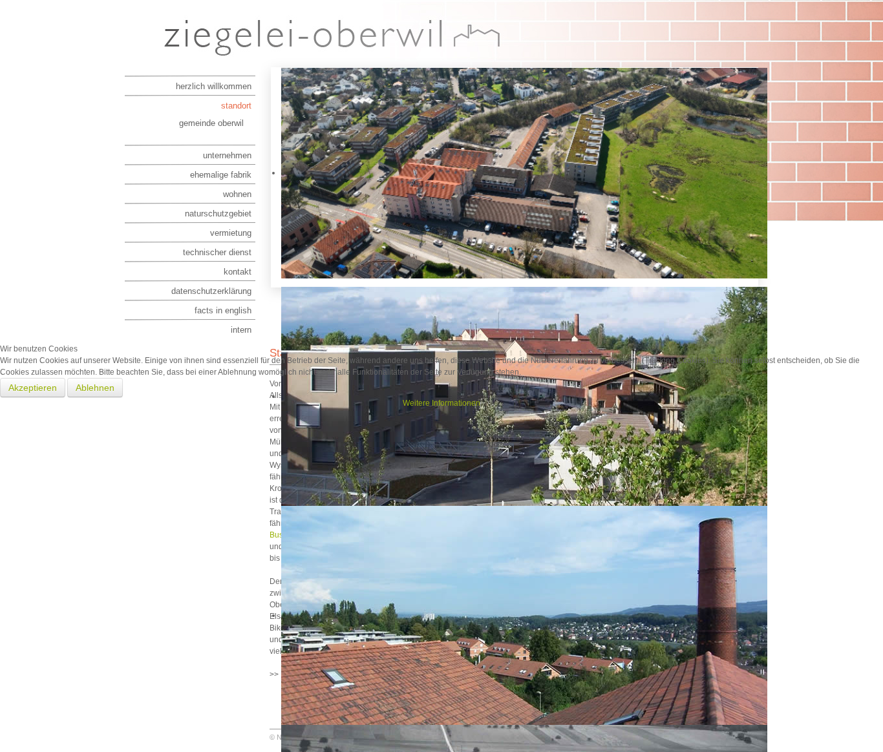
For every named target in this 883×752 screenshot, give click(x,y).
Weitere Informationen (441, 403)
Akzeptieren (32, 387)
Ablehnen (95, 387)
